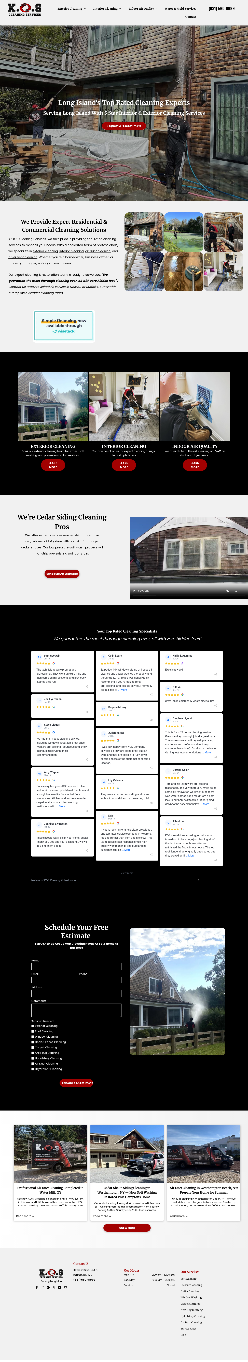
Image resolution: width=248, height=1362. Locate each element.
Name (35, 960)
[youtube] (59, 1288)
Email (34, 974)
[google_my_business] (48, 1288)
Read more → (25, 1216)
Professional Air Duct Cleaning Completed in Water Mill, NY (50, 1190)
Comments (38, 1001)
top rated (21, 293)
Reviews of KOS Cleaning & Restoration (54, 880)
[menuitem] (73, 9)
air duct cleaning (98, 251)
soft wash (76, 547)
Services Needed (42, 1021)
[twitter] (54, 1288)
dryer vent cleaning (22, 257)
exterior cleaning (45, 251)
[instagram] (42, 1288)
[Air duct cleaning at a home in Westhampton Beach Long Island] (203, 1154)
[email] (65, 1288)
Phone (83, 974)
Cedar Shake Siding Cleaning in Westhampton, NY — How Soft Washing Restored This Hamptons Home (127, 1192)
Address (36, 987)
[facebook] (36, 1288)
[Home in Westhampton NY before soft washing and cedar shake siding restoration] (127, 1154)
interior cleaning (71, 251)
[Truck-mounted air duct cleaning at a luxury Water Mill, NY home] (50, 1154)
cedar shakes (31, 547)
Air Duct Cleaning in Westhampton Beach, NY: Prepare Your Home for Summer (204, 1190)
